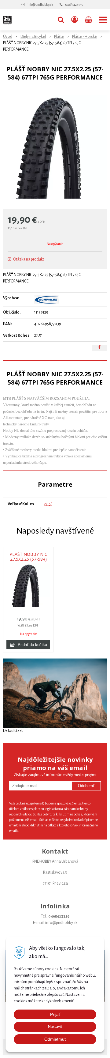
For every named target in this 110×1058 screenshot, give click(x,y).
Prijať (55, 1014)
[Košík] (89, 20)
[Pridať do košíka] (28, 644)
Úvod (7, 36)
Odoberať (86, 785)
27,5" (48, 504)
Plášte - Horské (84, 36)
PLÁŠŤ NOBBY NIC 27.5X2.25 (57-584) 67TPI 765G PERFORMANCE (28, 559)
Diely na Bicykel (33, 36)
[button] (60, 20)
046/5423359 (74, 4)
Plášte (59, 36)
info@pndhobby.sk (40, 4)
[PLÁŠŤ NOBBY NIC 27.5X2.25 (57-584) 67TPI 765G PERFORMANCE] (55, 147)
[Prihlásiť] (74, 20)
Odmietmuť (55, 1039)
